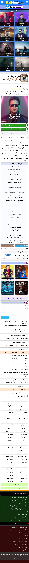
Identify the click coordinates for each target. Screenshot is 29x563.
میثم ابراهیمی (10, 478)
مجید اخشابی (24, 453)
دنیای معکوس (7, 70)
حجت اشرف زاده (23, 419)
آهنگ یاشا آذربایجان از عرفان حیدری (18, 356)
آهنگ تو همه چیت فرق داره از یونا (18, 506)
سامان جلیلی (24, 431)
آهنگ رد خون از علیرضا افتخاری (19, 369)
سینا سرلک (10, 434)
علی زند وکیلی (24, 444)
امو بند (25, 403)
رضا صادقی (7, 68)
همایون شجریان (23, 481)
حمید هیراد (24, 422)
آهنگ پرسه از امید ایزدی (21, 550)
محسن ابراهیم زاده (22, 456)
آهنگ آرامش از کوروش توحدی (19, 377)
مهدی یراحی (10, 475)
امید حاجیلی (24, 406)
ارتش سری (7, 55)
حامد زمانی (24, 415)
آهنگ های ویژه (14, 11)
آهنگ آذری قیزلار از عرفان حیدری (19, 358)
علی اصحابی (10, 441)
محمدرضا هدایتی (23, 469)
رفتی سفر (22, 70)
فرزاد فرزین (10, 447)
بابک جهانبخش (23, 409)
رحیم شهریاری (23, 425)
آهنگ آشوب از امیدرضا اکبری (20, 380)
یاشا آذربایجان (7, 25)
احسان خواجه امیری (22, 400)
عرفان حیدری (22, 23)
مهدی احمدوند (9, 472)
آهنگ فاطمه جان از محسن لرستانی (18, 503)
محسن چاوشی (9, 456)
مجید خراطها (10, 453)
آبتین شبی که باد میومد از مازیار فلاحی (17, 367)
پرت (22, 55)
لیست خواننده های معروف (14, 485)
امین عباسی (14, 91)
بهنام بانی (11, 409)
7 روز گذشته (23, 352)
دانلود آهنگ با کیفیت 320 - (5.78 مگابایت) (13, 129)
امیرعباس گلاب (22, 53)
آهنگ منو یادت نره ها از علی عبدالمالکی (17, 361)
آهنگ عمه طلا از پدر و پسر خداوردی (18, 497)
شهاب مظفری (10, 437)
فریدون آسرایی (23, 450)
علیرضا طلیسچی (7, 53)
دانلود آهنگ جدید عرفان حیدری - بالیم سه (16, 338)
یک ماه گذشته (14, 352)
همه (5, 352)
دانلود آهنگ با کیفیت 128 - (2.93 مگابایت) (13, 125)
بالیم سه (21, 25)
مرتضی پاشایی (9, 469)
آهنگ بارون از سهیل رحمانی (20, 364)
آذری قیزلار (21, 40)
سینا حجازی (24, 434)
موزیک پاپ (23, 89)
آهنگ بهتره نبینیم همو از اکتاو (20, 517)
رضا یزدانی (24, 428)
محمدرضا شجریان (22, 466)
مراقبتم (7, 40)
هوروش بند (10, 481)
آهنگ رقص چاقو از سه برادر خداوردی (18, 520)
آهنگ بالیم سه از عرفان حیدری (19, 393)
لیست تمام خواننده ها (14, 488)
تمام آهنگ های (13, 299)
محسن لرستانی (23, 459)
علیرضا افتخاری (23, 447)
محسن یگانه (10, 459)
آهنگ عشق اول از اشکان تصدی (19, 500)
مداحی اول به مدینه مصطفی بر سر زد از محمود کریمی (14, 383)
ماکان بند (11, 450)
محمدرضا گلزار (9, 466)
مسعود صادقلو (23, 472)
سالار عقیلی (21, 68)
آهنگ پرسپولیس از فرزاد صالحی (19, 527)
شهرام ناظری (24, 441)
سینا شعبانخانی (23, 437)
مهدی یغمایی (24, 478)
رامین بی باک (10, 422)
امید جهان (10, 403)
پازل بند (25, 412)
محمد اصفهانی (23, 463)
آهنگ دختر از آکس (22, 547)
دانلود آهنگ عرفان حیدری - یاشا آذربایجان (16, 345)
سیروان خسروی (9, 431)
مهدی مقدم (24, 475)
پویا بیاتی (11, 412)
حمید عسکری (10, 419)
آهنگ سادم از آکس (22, 514)
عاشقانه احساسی (14, 89)
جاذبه (6, 91)
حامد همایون (7, 38)
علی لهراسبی (10, 444)
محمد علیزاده (10, 463)
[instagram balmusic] (14, 82)
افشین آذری (10, 400)
